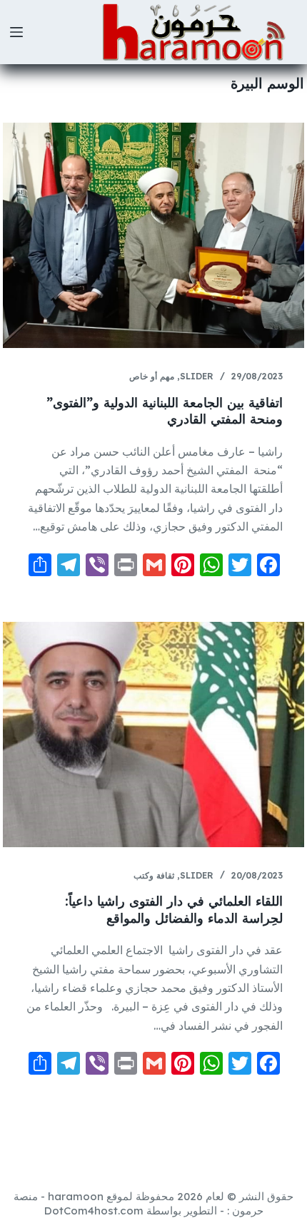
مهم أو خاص (151, 376)
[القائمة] (16, 32)
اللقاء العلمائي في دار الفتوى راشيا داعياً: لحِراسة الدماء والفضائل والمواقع (174, 909)
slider (196, 376)
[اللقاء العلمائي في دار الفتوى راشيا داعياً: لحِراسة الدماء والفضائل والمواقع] (153, 734)
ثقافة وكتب (154, 875)
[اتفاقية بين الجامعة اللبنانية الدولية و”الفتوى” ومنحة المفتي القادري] (153, 235)
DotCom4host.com (94, 1210)
